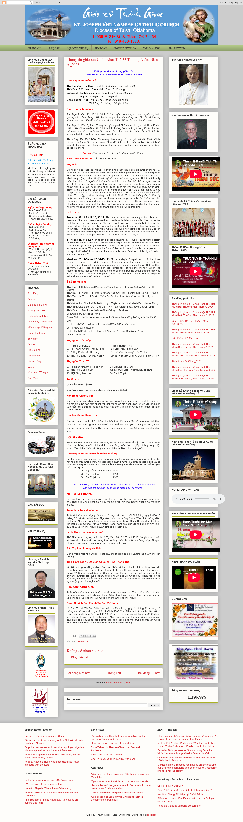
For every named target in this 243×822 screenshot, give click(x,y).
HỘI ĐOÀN (101, 48)
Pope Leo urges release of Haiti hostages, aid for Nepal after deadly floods (52, 756)
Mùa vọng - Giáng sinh (40, 327)
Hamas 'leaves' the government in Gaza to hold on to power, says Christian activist (121, 787)
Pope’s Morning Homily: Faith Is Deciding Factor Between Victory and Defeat (118, 737)
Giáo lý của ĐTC (37, 310)
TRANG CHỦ (35, 48)
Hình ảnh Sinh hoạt (38, 315)
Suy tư (31, 344)
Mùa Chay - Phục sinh (40, 321)
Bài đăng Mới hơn (78, 673)
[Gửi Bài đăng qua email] (74, 635)
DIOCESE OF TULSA (125, 48)
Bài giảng (33, 293)
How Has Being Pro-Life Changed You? (113, 743)
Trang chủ (114, 673)
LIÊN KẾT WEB (176, 48)
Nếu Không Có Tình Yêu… (187, 338)
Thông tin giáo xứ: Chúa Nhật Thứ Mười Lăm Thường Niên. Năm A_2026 (193, 368)
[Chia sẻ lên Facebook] (91, 636)
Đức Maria (33, 378)
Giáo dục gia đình (37, 304)
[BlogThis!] (84, 636)
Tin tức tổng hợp (37, 361)
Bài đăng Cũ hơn (149, 673)
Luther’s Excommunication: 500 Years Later (49, 779)
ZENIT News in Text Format (106, 754)
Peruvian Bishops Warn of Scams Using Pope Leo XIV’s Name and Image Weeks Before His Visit (185, 752)
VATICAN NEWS (151, 48)
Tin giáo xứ (82, 640)
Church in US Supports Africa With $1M (113, 758)
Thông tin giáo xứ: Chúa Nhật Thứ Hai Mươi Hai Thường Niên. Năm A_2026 (193, 305)
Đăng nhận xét (79, 657)
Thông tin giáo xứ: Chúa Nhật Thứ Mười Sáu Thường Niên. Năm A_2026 (193, 377)
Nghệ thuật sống (37, 333)
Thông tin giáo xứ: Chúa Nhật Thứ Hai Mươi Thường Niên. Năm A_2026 (193, 331)
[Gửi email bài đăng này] (81, 636)
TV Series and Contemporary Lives (44, 784)
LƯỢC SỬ (54, 48)
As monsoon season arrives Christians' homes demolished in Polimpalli (117, 798)
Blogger (151, 814)
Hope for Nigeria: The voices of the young (48, 788)
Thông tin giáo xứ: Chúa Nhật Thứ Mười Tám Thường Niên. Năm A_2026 (193, 354)
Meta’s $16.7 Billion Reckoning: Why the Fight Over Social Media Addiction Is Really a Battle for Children (186, 744)
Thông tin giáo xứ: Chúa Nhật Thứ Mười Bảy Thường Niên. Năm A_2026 (193, 345)
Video (31, 366)
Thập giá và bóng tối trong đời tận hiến (179, 805)
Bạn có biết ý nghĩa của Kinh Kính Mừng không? (184, 790)
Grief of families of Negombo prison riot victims (117, 792)
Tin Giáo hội (34, 349)
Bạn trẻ (32, 299)
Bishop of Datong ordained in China (45, 735)
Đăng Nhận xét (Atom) (118, 682)
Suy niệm (33, 338)
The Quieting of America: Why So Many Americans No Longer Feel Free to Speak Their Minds (187, 737)
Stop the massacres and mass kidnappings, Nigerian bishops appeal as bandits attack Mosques (54, 749)
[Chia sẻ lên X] (87, 636)
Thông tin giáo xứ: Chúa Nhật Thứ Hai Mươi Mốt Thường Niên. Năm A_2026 (193, 314)
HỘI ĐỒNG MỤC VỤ (77, 48)
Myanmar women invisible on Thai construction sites (120, 781)
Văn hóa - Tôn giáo (38, 372)
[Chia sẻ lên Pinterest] (94, 636)
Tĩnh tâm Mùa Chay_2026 (186, 361)
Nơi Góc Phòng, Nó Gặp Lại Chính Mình (180, 794)
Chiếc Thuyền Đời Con (170, 785)
